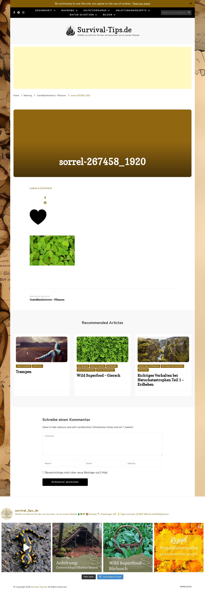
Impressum (185, 586)
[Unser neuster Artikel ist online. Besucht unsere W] (77, 547)
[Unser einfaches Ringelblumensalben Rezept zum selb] (178, 547)
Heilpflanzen (97, 366)
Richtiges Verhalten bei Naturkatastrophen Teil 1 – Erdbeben (161, 380)
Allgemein (83, 366)
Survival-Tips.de (104, 29)
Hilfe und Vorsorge (149, 366)
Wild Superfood (86, 370)
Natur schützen (82, 14)
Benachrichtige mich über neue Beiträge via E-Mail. (76, 472)
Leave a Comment (41, 188)
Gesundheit (43, 10)
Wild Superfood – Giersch (98, 375)
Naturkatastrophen (172, 366)
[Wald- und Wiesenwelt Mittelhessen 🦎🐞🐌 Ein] (26, 547)
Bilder (107, 14)
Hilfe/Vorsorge (95, 10)
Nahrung (67, 10)
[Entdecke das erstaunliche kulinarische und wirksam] (128, 547)
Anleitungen (23, 366)
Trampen (24, 371)
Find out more (141, 3)
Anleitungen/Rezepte (131, 10)
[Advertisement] (102, 68)
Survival (37, 366)
